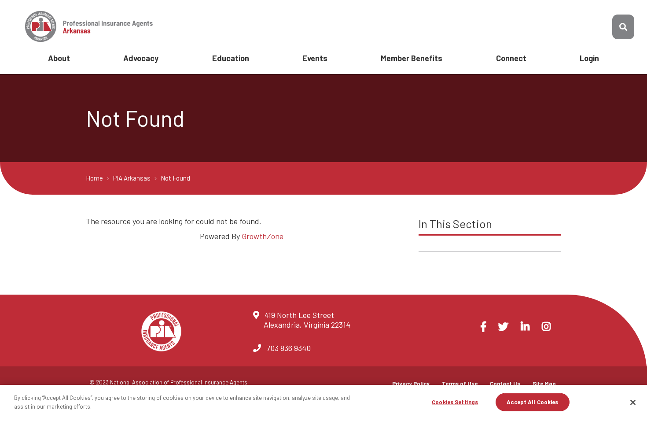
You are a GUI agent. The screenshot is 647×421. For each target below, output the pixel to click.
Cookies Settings (455, 402)
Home (95, 178)
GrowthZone (262, 236)
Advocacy (140, 58)
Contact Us (505, 383)
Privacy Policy (411, 383)
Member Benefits (411, 58)
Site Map (544, 383)
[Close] (633, 402)
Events (314, 58)
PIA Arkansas (132, 178)
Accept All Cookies (532, 402)
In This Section (455, 223)
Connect (511, 58)
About (59, 58)
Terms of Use (460, 383)
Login (589, 58)
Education (230, 58)
